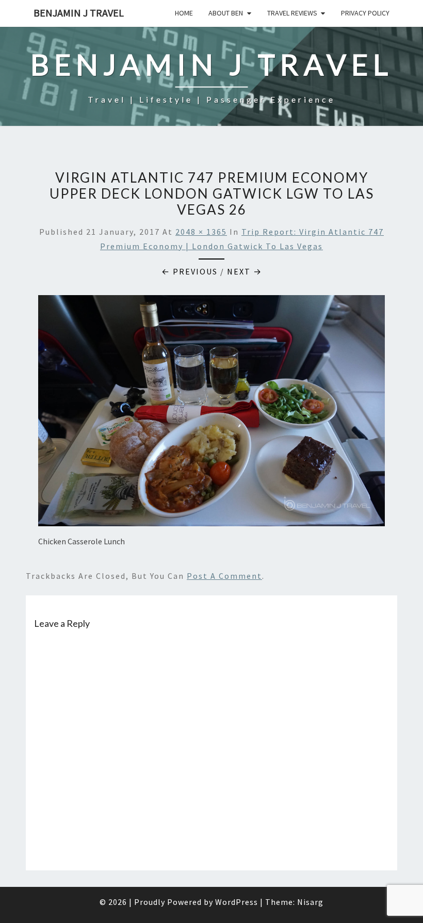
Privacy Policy (365, 13)
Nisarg (310, 902)
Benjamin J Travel (79, 12)
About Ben (225, 13)
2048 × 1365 (201, 231)
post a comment (224, 576)
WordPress (236, 902)
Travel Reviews (292, 13)
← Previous (189, 271)
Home (184, 13)
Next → (244, 271)
